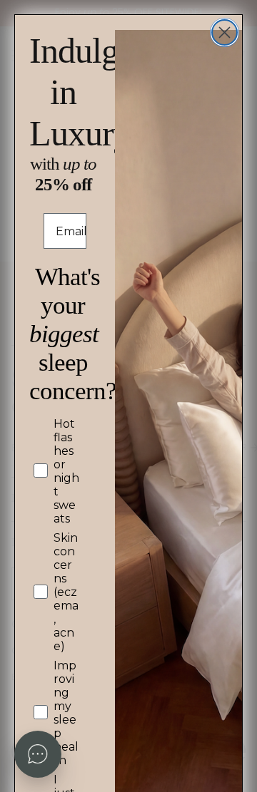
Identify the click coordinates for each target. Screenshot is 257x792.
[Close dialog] (224, 32)
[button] (37, 754)
